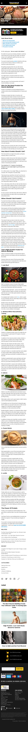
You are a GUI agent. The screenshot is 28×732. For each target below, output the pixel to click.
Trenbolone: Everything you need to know (10, 557)
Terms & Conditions (22, 721)
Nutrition (3, 569)
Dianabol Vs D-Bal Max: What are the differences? (12, 559)
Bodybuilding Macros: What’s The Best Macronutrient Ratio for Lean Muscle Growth (13, 542)
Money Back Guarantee (6, 694)
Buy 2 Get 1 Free (19, 691)
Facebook (18, 708)
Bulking (16, 694)
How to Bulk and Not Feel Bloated (9, 537)
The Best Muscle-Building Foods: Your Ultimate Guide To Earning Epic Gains (13, 533)
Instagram (10, 708)
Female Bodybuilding (20, 698)
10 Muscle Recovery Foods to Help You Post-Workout (13, 539)
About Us (3, 698)
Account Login (4, 699)
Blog (4, 708)
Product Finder (4, 697)
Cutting (16, 695)
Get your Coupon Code (20, 699)
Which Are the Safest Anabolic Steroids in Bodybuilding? (10, 553)
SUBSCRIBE (19, 668)
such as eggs (12, 224)
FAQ (2, 695)
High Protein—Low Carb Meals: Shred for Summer (12, 535)
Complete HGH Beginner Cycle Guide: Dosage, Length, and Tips (14, 549)
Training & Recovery (5, 565)
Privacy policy (15, 721)
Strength (17, 697)
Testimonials (4, 701)
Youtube (4, 709)
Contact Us (3, 691)
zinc (18, 297)
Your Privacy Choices (5, 704)
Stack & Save (18, 693)
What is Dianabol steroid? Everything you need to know (14, 555)
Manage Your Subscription (7, 702)
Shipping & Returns (5, 693)
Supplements (4, 567)
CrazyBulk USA (12, 719)
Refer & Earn (4, 703)
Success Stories (4, 573)
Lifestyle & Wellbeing (6, 571)
